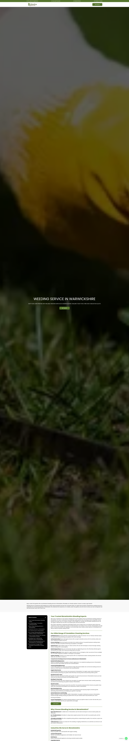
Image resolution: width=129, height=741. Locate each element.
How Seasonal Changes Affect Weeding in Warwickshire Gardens (36, 644)
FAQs (30, 647)
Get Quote (97, 4)
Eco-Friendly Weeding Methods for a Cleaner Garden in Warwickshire (37, 633)
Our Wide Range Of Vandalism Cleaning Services (35, 624)
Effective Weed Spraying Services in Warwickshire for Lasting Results (37, 642)
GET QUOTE (64, 308)
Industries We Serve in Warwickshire (37, 629)
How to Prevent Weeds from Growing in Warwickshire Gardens (37, 636)
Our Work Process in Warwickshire (36, 630)
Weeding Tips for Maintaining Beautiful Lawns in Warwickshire (36, 639)
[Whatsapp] (126, 738)
